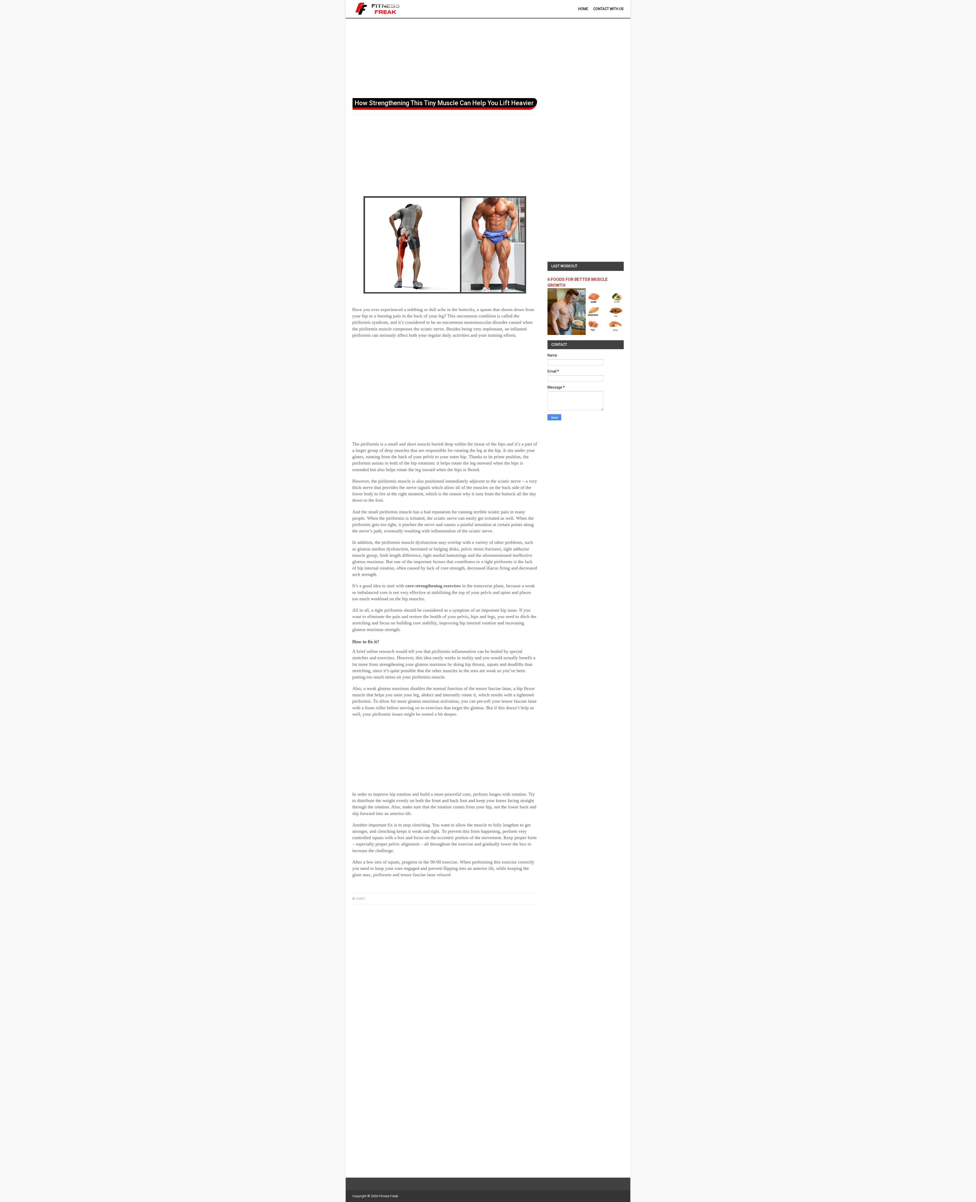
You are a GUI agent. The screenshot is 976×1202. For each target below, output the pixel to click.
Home (583, 9)
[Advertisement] (488, 57)
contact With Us (608, 9)
